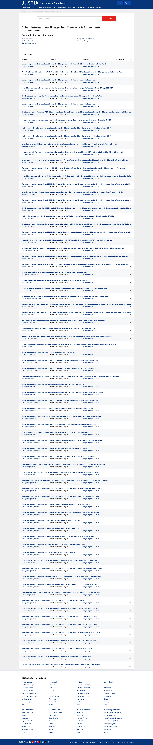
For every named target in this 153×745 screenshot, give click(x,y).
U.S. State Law (54, 710)
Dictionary (107, 685)
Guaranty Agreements (28, 282)
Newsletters (82, 7)
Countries (79, 729)
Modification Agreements (29, 146)
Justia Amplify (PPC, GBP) (112, 724)
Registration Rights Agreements (31, 250)
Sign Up (127, 3)
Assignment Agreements (29, 322)
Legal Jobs (79, 712)
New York (52, 727)
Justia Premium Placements (113, 718)
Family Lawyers (27, 699)
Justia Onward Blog (110, 727)
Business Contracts (37, 11)
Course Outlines (109, 693)
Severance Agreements (28, 98)
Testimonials (108, 729)
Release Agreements (28, 290)
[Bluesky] (43, 742)
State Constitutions (55, 712)
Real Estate (80, 699)
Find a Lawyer (26, 7)
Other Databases (83, 710)
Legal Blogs (80, 715)
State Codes (53, 715)
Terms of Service (105, 742)
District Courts (26, 727)
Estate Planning (54, 696)
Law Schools (61, 7)
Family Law (52, 699)
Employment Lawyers (29, 693)
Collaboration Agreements (29, 242)
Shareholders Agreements (29, 194)
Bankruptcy (53, 685)
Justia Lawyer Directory (111, 715)
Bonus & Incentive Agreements (31, 362)
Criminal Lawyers (27, 690)
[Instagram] (38, 742)
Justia (23, 11)
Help (97, 742)
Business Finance (27, 39)
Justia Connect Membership (113, 712)
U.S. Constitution (27, 712)
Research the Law (49, 7)
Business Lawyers (27, 688)
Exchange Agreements (28, 66)
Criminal (52, 688)
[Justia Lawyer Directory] (48, 742)
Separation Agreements (28, 378)
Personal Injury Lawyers (30, 702)
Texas (51, 729)
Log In (120, 3)
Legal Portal (84, 742)
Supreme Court (27, 721)
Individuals (53, 682)
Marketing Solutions (94, 7)
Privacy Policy (116, 742)
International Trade (83, 696)
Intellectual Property (83, 693)
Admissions (107, 688)
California (52, 721)
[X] (45, 742)
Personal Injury (54, 702)
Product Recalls (81, 721)
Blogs (106, 699)
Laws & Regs (71, 7)
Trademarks (80, 727)
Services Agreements (28, 162)
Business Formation (83, 685)
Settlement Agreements (28, 346)
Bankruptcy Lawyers (28, 685)
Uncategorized (82, 41)
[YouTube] (33, 742)
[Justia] (30, 3)
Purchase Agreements (28, 154)
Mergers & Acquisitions (85, 39)
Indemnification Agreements (30, 274)
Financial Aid (108, 690)
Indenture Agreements (28, 74)
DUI (50, 693)
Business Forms (81, 718)
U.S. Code (25, 715)
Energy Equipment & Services (91, 66)
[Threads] (40, 742)
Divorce (51, 690)
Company (92, 742)
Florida (51, 724)
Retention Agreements (28, 354)
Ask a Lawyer (37, 7)
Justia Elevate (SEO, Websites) (114, 721)
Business (79, 682)
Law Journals (108, 696)
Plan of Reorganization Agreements (32, 298)
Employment (80, 690)
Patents (79, 724)
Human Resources (28, 43)
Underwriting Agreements (29, 170)
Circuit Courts (26, 724)
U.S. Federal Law (28, 710)
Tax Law (79, 702)
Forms (28, 11)
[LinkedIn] (30, 742)
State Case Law (54, 718)
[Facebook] (35, 742)
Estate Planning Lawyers (30, 696)
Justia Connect (74, 742)
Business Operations (29, 41)
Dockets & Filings (27, 729)
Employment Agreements (29, 410)
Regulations (26, 718)
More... (24, 705)
